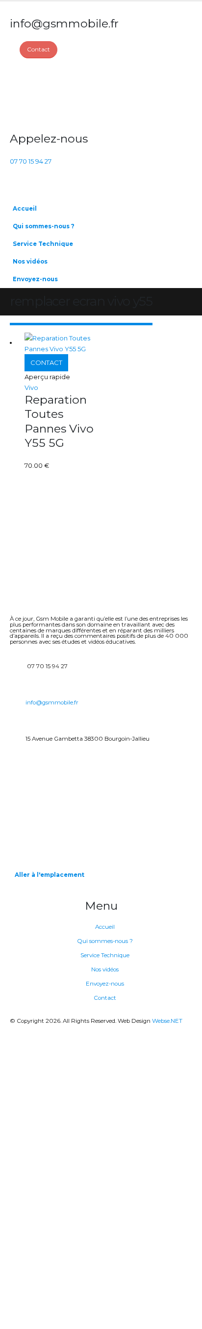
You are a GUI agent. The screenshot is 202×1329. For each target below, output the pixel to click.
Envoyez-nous (35, 279)
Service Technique (43, 244)
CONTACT (46, 362)
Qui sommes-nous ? (44, 226)
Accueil (25, 208)
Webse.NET (167, 1020)
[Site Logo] (46, 95)
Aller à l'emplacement (49, 874)
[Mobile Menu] (15, 187)
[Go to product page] (63, 343)
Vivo (31, 387)
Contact (105, 997)
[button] (182, 240)
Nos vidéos (30, 261)
